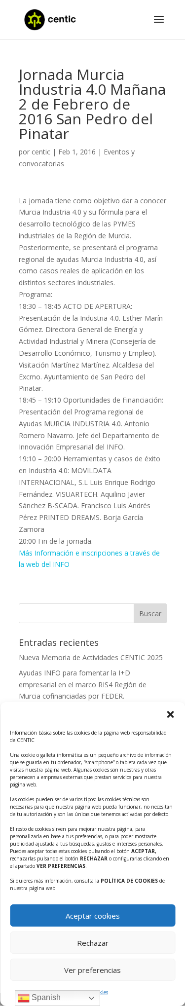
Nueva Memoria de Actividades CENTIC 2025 (91, 657)
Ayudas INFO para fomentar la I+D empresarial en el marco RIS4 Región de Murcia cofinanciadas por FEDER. (83, 684)
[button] (170, 714)
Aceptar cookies (93, 916)
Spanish (45, 997)
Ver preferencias (92, 970)
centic (41, 151)
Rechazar (93, 943)
